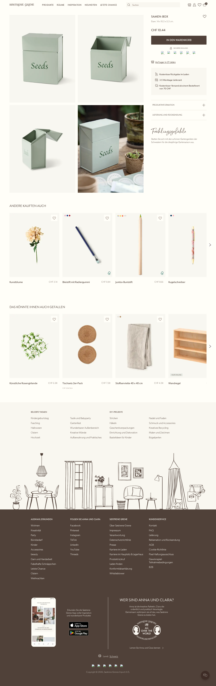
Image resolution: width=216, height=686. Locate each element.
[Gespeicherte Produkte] (199, 5)
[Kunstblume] (34, 245)
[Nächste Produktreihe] (210, 245)
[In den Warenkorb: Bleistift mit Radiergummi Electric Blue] (108, 287)
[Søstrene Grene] (21, 4)
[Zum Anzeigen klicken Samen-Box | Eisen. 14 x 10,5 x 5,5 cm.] (42, 59)
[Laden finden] (189, 5)
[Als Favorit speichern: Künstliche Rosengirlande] (54, 319)
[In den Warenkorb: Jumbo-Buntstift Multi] (161, 287)
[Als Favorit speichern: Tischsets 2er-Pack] (107, 319)
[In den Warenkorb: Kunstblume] (55, 287)
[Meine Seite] (194, 5)
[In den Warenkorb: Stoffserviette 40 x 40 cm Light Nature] (161, 388)
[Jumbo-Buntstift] (140, 245)
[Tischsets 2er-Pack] (87, 346)
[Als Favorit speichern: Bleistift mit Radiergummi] (107, 218)
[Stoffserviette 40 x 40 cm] (140, 346)
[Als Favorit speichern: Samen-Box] (205, 16)
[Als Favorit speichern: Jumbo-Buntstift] (160, 218)
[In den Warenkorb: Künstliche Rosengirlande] (55, 388)
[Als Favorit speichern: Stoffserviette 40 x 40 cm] (160, 319)
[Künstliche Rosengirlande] (34, 346)
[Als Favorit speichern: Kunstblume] (54, 218)
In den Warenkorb (178, 40)
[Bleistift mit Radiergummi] (87, 245)
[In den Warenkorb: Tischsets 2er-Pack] (108, 388)
